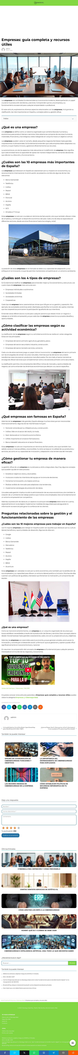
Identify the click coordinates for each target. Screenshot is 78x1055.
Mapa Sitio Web (6, 1019)
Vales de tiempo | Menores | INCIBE (16, 688)
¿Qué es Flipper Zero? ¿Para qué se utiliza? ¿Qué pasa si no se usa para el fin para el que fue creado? (58, 728)
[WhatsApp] (19, 707)
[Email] (35, 707)
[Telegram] (30, 707)
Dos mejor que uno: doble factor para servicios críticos (19, 988)
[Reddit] (40, 707)
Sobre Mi (4, 1021)
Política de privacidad (8, 1031)
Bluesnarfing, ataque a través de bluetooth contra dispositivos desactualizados (27, 985)
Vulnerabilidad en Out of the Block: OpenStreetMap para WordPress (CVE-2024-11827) (19, 728)
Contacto (4, 1023)
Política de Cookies (7, 1033)
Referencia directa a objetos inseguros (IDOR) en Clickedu (21, 973)
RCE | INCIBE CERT (9, 977)
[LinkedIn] (24, 707)
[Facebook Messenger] (9, 707)
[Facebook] (4, 707)
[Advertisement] (39, 23)
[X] (14, 707)
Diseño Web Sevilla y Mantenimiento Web (45, 1008)
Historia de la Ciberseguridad (10, 1017)
